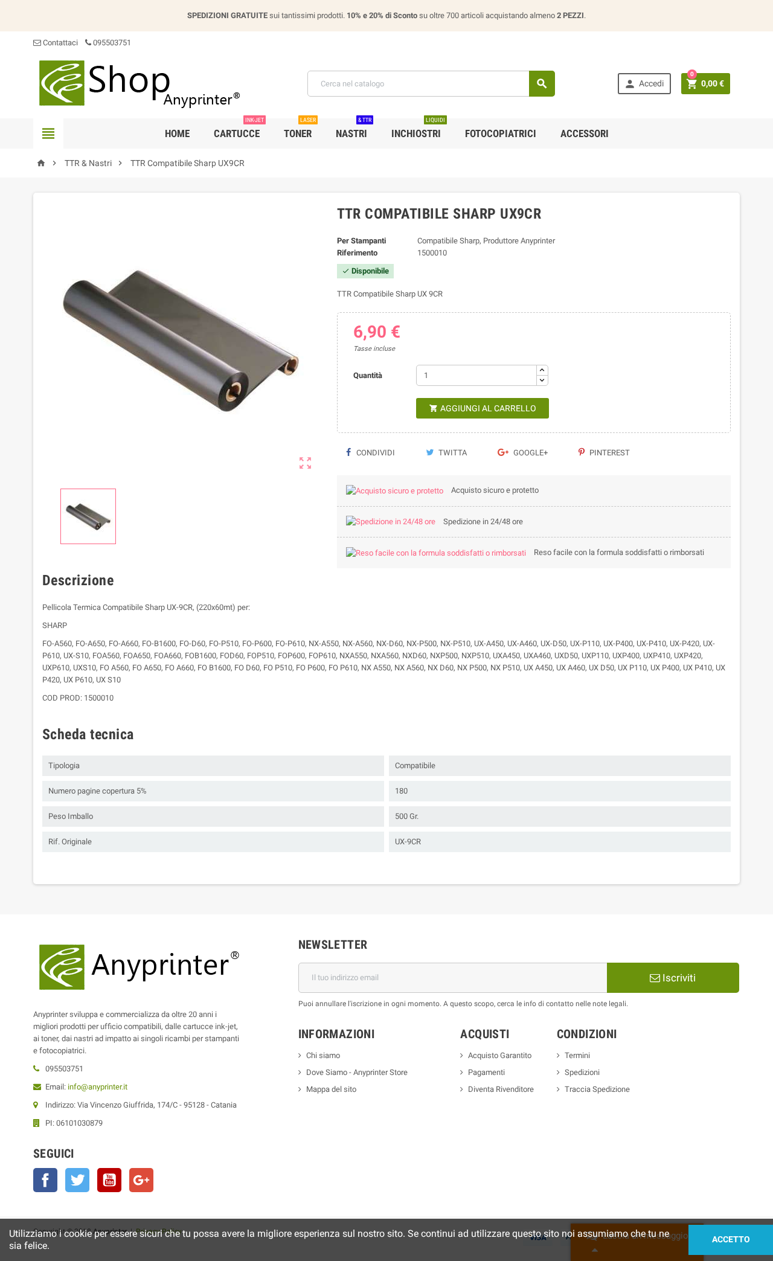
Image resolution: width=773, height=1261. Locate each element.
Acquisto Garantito (499, 1055)
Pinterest (609, 452)
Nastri (353, 129)
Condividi (374, 452)
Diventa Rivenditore (501, 1089)
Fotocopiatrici (500, 133)
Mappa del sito (331, 1089)
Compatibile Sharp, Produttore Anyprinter (486, 240)
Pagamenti (486, 1072)
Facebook (45, 1180)
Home (177, 133)
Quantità (367, 375)
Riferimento (357, 252)
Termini (577, 1055)
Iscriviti (678, 978)
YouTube (109, 1180)
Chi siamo (323, 1055)
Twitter (77, 1180)
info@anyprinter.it (97, 1086)
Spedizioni (582, 1072)
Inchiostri (418, 129)
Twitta (452, 452)
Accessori (584, 133)
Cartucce (239, 129)
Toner (300, 129)
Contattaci (59, 42)
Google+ (530, 452)
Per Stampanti (361, 240)
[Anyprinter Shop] (139, 83)
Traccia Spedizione (597, 1089)
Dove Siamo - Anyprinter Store (357, 1072)
